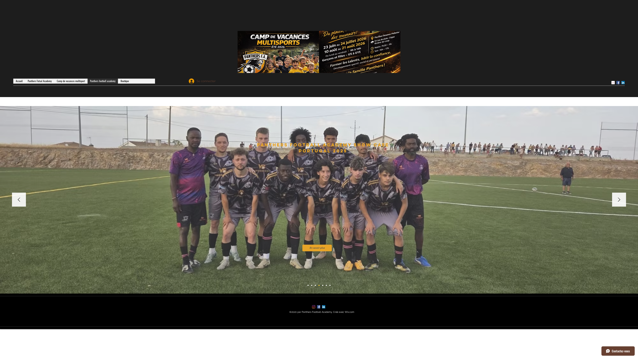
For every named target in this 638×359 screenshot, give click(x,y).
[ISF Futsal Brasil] (308, 285)
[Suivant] (619, 200)
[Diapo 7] (329, 285)
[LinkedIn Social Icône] (623, 82)
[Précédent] (19, 200)
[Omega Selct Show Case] (315, 285)
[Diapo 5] (322, 285)
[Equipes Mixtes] (311, 285)
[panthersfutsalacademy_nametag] (613, 82)
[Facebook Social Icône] (618, 82)
